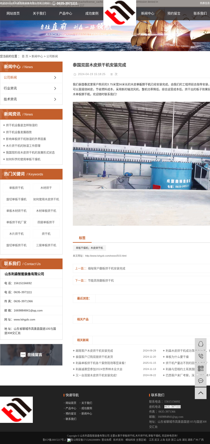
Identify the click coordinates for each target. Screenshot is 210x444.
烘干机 (46, 233)
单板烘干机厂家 (16, 222)
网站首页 (13, 13)
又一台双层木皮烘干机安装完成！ (97, 375)
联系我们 (71, 418)
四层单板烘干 (46, 222)
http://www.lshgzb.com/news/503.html (106, 255)
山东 (179, 439)
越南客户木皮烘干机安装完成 (94, 350)
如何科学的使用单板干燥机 (23, 159)
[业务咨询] (201, 344)
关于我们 (39, 13)
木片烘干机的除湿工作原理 (23, 145)
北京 (167, 439)
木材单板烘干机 (46, 210)
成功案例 (91, 13)
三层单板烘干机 (46, 245)
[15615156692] (201, 356)
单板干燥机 (154, 435)
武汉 (156, 439)
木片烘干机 (16, 233)
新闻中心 (147, 13)
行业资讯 (10, 88)
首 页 (25, 56)
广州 (195, 439)
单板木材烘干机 (16, 210)
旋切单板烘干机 (16, 245)
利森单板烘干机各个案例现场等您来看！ (101, 363)
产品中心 (65, 13)
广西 (201, 439)
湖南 (190, 439)
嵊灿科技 (130, 439)
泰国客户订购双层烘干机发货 (94, 356)
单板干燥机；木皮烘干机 (89, 248)
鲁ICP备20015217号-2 (54, 439)
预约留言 (173, 13)
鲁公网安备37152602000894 (85, 439)
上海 (162, 439)
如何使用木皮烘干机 (46, 199)
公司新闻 (52, 56)
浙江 (173, 439)
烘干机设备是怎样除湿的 (22, 125)
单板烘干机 (16, 187)
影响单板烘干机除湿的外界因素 (26, 139)
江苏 (151, 439)
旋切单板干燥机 (16, 199)
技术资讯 (10, 99)
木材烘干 (46, 187)
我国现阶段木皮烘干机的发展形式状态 (30, 152)
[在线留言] (201, 381)
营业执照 (106, 439)
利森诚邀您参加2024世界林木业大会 (99, 369)
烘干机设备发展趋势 (19, 132)
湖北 (184, 439)
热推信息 (205, 3)
